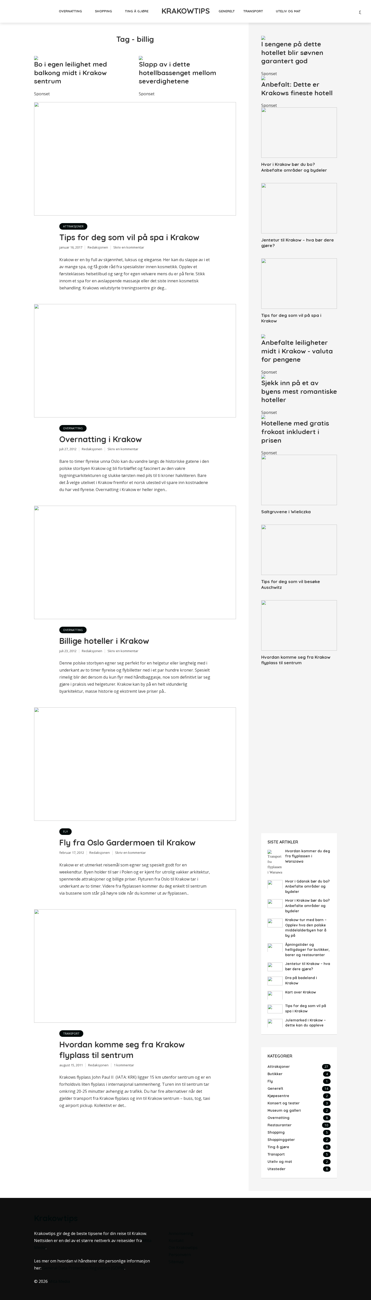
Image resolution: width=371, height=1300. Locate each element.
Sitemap (176, 1261)
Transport (253, 11)
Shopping (103, 11)
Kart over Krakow (300, 992)
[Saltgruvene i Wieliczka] (299, 480)
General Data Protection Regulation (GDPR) (83, 1268)
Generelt (227, 11)
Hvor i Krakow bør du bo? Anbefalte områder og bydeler (294, 167)
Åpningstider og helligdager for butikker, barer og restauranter (307, 949)
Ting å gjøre (136, 11)
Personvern (180, 1254)
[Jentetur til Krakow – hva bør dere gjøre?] (299, 208)
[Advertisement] (299, 751)
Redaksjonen (98, 247)
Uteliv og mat (288, 11)
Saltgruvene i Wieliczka (286, 511)
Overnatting (70, 11)
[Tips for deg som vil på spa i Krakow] (299, 283)
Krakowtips (186, 11)
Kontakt (176, 1240)
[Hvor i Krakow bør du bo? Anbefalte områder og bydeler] (299, 132)
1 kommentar (124, 1065)
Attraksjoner (73, 226)
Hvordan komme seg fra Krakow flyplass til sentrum (122, 1049)
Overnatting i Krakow (100, 439)
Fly (65, 831)
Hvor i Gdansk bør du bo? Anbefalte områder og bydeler (307, 886)
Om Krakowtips (183, 1247)
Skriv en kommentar (128, 247)
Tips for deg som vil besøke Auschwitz (290, 584)
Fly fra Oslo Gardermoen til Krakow (127, 842)
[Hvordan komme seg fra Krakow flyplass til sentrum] (299, 625)
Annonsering (181, 1233)
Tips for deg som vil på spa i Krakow (129, 237)
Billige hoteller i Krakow (104, 641)
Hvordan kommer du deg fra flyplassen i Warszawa (307, 856)
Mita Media (59, 1281)
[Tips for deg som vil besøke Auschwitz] (299, 550)
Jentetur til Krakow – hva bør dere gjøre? (297, 242)
